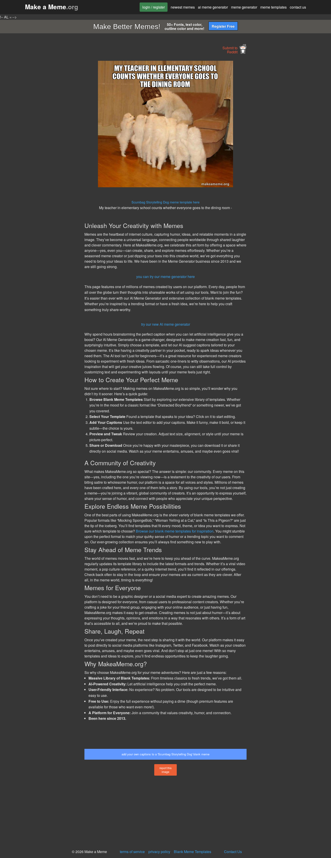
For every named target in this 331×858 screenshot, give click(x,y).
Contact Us (233, 851)
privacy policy (159, 851)
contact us (298, 7)
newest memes (183, 7)
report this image (165, 770)
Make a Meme (51, 6)
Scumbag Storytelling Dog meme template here (165, 202)
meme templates (273, 7)
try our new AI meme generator (165, 324)
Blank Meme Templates (192, 851)
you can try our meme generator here (165, 276)
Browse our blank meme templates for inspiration (174, 531)
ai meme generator (213, 7)
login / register (153, 7)
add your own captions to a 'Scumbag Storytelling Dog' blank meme (165, 754)
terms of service (132, 851)
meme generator (244, 7)
